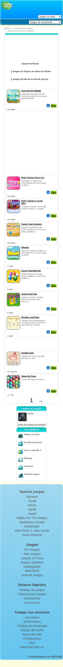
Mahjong (28, 458)
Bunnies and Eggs (30, 317)
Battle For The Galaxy (32, 518)
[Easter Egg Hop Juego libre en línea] (13, 292)
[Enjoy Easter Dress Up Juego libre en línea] (13, 175)
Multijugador (32, 566)
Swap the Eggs (28, 376)
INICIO (7, 28)
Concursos (32, 602)
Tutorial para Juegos (32, 594)
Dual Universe (32, 535)
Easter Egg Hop (29, 294)
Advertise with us (32, 647)
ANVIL (32, 505)
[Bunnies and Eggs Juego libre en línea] (13, 315)
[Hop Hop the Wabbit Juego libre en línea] (13, 89)
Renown (32, 497)
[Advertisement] (31, 143)
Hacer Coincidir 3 (32, 450)
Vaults (32, 513)
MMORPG (32, 571)
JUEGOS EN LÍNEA (23, 28)
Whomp (25, 247)
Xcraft (32, 501)
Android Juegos (32, 474)
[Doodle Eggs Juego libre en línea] (13, 351)
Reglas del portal (32, 630)
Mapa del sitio (32, 634)
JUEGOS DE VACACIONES (20, 31)
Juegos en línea (32, 558)
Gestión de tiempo (33, 442)
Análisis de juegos (32, 590)
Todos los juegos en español (32, 424)
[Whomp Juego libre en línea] (13, 245)
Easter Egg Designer (31, 224)
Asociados (32, 617)
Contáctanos (32, 638)
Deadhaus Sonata (32, 522)
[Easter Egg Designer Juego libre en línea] (13, 222)
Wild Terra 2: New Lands (32, 530)
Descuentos (32, 598)
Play (53, 105)
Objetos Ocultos (32, 434)
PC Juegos (32, 549)
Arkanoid (28, 466)
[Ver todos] (41, 62)
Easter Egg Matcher (31, 271)
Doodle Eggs (27, 353)
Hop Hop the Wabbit (31, 91)
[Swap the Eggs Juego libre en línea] (13, 374)
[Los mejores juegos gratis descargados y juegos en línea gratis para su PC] (7, 5)
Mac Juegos (32, 554)
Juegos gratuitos (32, 562)
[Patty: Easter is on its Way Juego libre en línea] (13, 199)
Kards (32, 509)
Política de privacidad (32, 626)
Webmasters (32, 621)
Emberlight (32, 526)
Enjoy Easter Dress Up (32, 177)
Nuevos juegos (32, 492)
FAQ (32, 643)
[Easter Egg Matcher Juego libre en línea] (13, 269)
